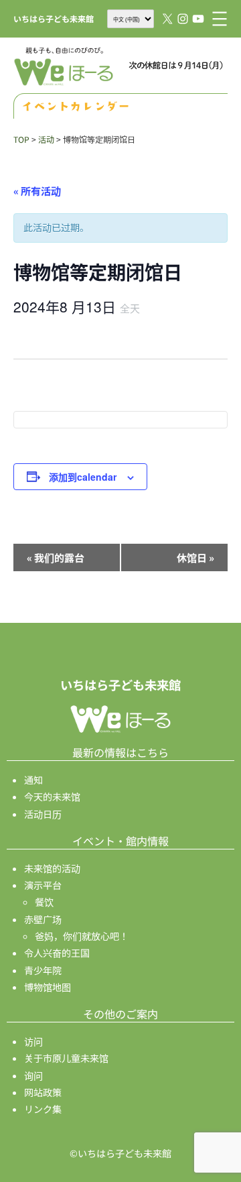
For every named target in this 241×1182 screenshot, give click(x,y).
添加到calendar (82, 476)
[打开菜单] (220, 19)
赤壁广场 (43, 919)
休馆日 (195, 557)
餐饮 (44, 901)
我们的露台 (55, 557)
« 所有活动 (37, 191)
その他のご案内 (120, 1014)
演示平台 (43, 885)
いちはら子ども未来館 (53, 18)
